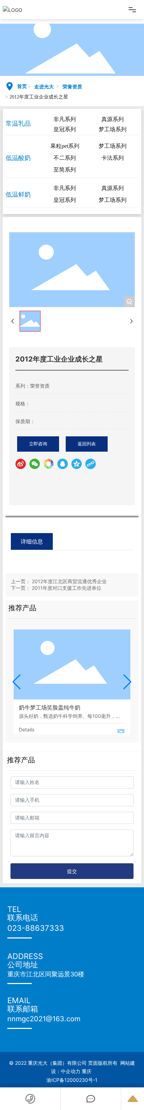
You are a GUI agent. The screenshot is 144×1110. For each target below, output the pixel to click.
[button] (16, 682)
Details (26, 729)
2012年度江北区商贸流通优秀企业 (69, 581)
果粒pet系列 (64, 146)
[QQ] (62, 464)
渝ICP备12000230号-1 (72, 1080)
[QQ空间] (76, 464)
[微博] (20, 464)
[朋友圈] (48, 464)
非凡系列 (64, 119)
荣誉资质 (72, 86)
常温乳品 (18, 123)
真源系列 (112, 119)
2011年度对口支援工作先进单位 (66, 588)
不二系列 (64, 158)
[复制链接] (90, 464)
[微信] (34, 464)
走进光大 (44, 86)
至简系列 (64, 170)
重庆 (87, 1071)
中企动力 (70, 1071)
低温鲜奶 (18, 194)
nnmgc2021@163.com (43, 1019)
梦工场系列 (113, 129)
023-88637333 (35, 928)
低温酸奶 (18, 157)
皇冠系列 (64, 129)
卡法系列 (112, 158)
